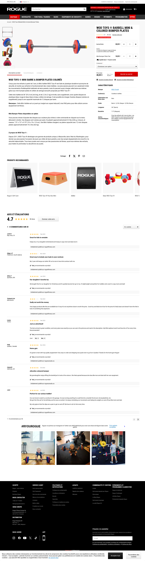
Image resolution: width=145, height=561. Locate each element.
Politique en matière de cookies (60, 502)
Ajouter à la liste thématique (125, 80)
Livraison (35, 500)
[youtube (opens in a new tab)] (24, 537)
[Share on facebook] (69, 156)
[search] (58, 9)
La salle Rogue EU (97, 503)
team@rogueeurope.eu (19, 503)
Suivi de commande (131, 2)
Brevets (54, 496)
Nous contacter (119, 2)
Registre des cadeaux (78, 491)
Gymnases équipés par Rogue (100, 491)
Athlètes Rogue (116, 496)
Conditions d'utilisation (58, 493)
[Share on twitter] (74, 156)
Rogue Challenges (117, 493)
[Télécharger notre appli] (43, 537)
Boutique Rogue (17, 494)
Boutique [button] (13, 17)
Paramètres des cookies (58, 505)
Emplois (15, 491)
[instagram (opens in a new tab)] (13, 537)
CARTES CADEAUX (107, 2)
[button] (84, 9)
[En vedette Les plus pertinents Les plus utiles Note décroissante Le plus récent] (131, 227)
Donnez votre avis (117, 35)
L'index (94, 488)
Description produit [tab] (14, 73)
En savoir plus (53, 558)
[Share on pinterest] (79, 156)
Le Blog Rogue (96, 497)
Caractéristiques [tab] (28, 73)
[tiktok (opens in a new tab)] (35, 537)
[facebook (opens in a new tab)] (19, 537)
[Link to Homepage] (17, 9)
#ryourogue (96, 494)
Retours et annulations (39, 497)
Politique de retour (127, 544)
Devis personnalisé (38, 488)
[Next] (138, 419)
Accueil (9, 22)
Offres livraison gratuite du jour (104, 7)
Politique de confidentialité (59, 490)
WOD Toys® (115, 89)
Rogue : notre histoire (18, 488)
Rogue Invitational (117, 490)
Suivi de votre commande (39, 494)
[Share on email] (84, 156)
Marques (74, 494)
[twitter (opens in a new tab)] (30, 537)
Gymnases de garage (98, 500)
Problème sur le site (38, 506)
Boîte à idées (36, 503)
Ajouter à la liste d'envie (106, 80)
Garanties (55, 499)
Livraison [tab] (39, 73)
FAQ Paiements (37, 491)
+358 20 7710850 (17, 500)
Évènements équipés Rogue (119, 499)
